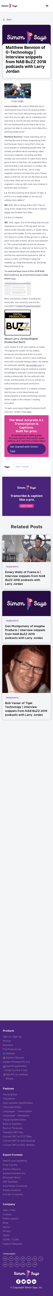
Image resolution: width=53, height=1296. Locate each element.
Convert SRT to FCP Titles (17, 1137)
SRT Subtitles (10, 1182)
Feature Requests (12, 1244)
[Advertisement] (26, 841)
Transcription (10, 1094)
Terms (6, 1235)
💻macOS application (15, 1066)
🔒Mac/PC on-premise (15, 1074)
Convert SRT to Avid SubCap (19, 1141)
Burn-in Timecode (13, 1128)
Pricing (7, 1041)
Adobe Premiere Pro (14, 1173)
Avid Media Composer (15, 1186)
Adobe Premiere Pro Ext (16, 1062)
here (29, 412)
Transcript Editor (12, 1107)
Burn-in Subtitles (12, 1124)
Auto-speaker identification (18, 1103)
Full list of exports (13, 1194)
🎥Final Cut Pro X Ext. (15, 1070)
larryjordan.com (34, 365)
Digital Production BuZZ (28, 306)
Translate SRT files (13, 1132)
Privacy (7, 1231)
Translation (9, 1099)
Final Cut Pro (10, 1165)
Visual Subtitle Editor (14, 1120)
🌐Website (9, 1053)
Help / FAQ (9, 1210)
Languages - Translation (16, 1115)
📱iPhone (8, 1079)
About (6, 1227)
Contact (7, 1214)
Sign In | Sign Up (12, 1037)
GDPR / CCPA (11, 1240)
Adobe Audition (12, 1190)
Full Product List (12, 1049)
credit (20, 101)
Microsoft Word (11, 1178)
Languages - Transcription (17, 1111)
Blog (5, 1223)
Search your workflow (15, 1161)
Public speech (10, 1219)
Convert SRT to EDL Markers (19, 1145)
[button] (47, 6)
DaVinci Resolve (15, 1058)
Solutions (8, 1045)
